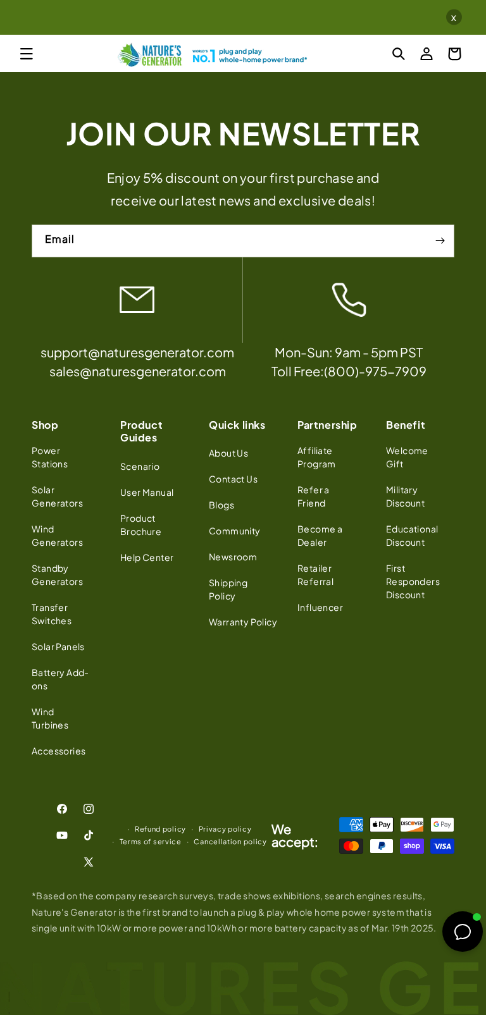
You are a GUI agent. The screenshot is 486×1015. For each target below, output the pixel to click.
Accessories (58, 750)
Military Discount (405, 496)
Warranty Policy (243, 621)
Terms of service (151, 841)
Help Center (146, 557)
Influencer (320, 607)
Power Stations (50, 457)
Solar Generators (57, 496)
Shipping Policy (228, 589)
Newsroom (233, 556)
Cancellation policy (230, 841)
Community (235, 530)
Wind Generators (57, 535)
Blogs (221, 504)
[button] (26, 54)
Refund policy (160, 829)
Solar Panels (58, 646)
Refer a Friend (313, 496)
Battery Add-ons (60, 679)
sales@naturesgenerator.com (137, 371)
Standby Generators (57, 574)
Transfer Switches (52, 613)
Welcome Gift (407, 457)
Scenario (139, 466)
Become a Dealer (319, 535)
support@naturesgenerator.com (137, 352)
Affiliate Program (316, 457)
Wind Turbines (50, 718)
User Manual (146, 492)
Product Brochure (140, 524)
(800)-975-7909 (375, 371)
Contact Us (233, 478)
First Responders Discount (413, 581)
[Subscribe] (440, 241)
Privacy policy (225, 829)
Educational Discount (412, 535)
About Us (228, 452)
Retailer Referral (315, 574)
